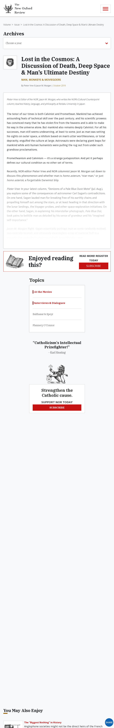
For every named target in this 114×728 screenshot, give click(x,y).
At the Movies (43, 291)
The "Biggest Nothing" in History (42, 722)
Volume (7, 24)
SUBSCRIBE (93, 266)
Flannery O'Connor (43, 325)
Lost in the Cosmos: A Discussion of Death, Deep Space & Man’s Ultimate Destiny (63, 24)
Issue (17, 24)
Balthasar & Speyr (43, 314)
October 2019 (59, 85)
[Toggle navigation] (105, 9)
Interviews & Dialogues (49, 303)
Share (109, 722)
